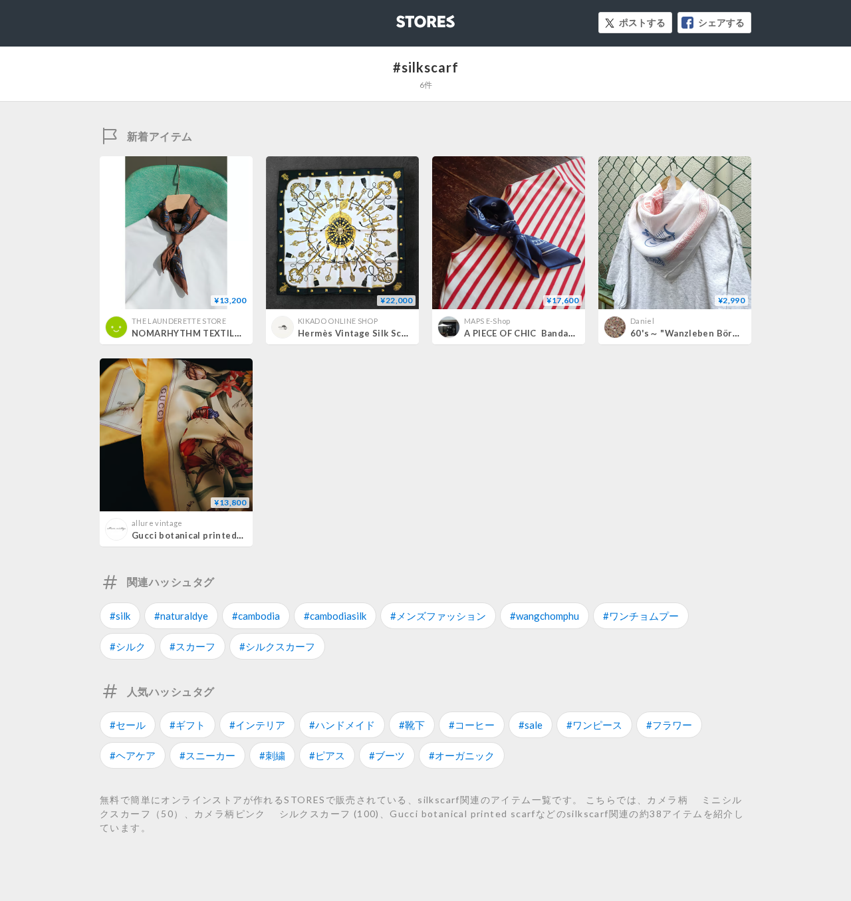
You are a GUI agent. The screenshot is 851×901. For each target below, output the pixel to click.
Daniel (642, 321)
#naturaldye (181, 616)
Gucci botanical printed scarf (196, 535)
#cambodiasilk (335, 616)
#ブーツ (387, 755)
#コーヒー (472, 725)
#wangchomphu (544, 616)
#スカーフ (192, 646)
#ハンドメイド (342, 725)
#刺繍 (272, 755)
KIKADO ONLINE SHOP (338, 321)
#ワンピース (594, 725)
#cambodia (256, 616)
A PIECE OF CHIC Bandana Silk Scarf (543, 333)
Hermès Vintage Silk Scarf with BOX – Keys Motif (407, 333)
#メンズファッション (438, 616)
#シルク (128, 646)
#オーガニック (462, 755)
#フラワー (669, 725)
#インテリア (257, 725)
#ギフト (187, 725)
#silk (120, 616)
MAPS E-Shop (487, 321)
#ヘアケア (133, 755)
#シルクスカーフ (277, 646)
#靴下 (412, 725)
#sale (531, 725)
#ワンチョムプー (641, 616)
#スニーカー (207, 755)
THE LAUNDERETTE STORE (179, 321)
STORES (404, 17)
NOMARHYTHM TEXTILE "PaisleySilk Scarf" (228, 333)
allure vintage (157, 523)
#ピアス (327, 755)
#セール (128, 725)
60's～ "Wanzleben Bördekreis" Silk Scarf (722, 333)
